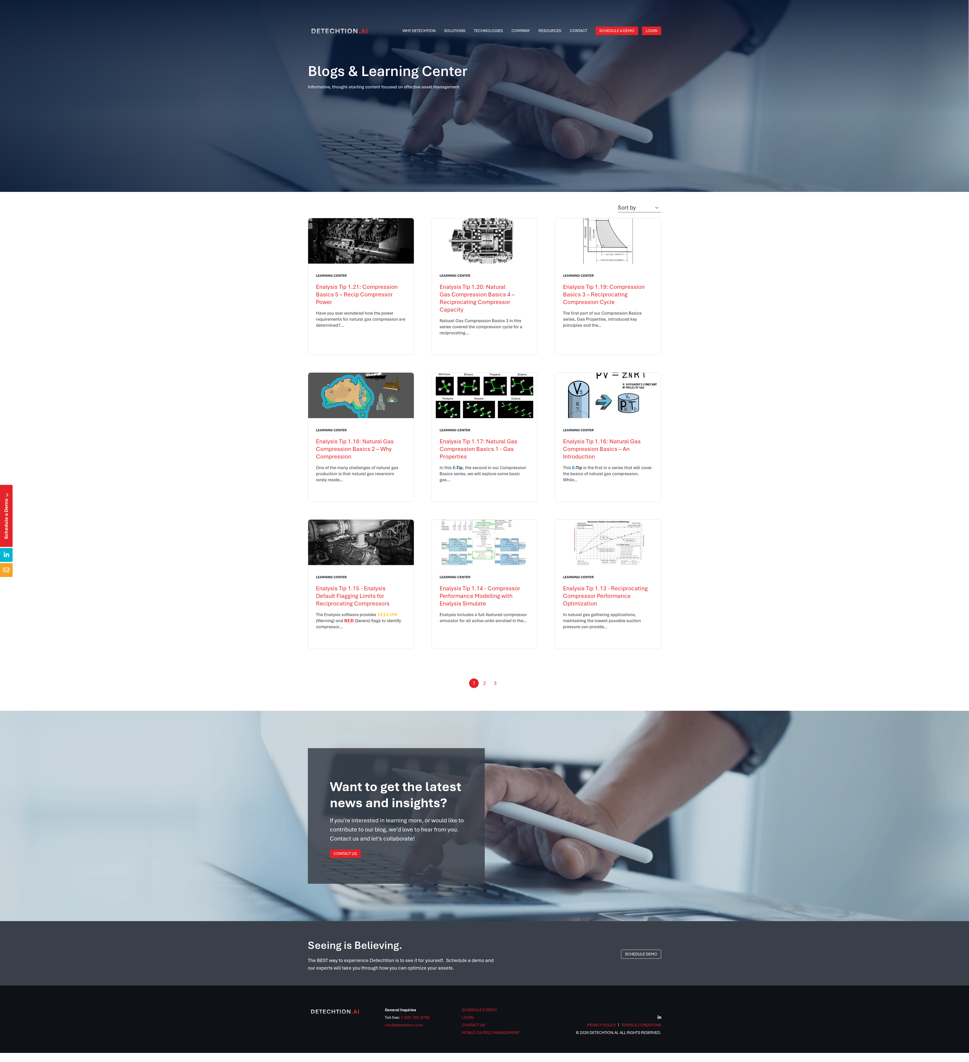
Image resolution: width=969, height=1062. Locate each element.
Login (467, 1017)
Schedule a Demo (6, 516)
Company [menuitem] (521, 30)
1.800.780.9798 (415, 1017)
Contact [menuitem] (578, 30)
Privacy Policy (601, 1025)
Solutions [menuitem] (454, 30)
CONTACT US (473, 1025)
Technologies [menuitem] (488, 30)
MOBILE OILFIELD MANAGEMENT (491, 1032)
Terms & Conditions (641, 1025)
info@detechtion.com (404, 1025)
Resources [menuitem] (550, 30)
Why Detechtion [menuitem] (419, 30)
